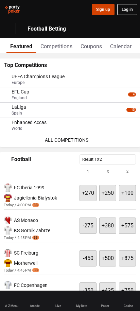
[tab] (21, 45)
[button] (70, 171)
